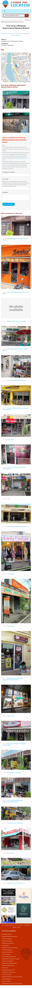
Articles (18, 927)
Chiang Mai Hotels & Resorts (8, 943)
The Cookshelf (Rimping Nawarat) (16, 380)
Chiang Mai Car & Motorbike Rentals (9, 963)
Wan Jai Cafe (10, 716)
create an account (10, 33)
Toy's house (10, 439)
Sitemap (14, 927)
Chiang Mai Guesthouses (7, 940)
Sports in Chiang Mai (6, 954)
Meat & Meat (10, 853)
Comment (5, 192)
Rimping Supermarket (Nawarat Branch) (18, 526)
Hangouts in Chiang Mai (7, 938)
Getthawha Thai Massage (14, 772)
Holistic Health (5, 967)
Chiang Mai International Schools (9, 972)
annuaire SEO (28, 986)
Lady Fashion (11, 574)
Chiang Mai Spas (5, 945)
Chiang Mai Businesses (6, 979)
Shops (8, 20)
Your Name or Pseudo (8, 172)
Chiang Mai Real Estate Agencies (9, 956)
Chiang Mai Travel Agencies (7, 961)
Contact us (21, 925)
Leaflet (16, 81)
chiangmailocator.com (8, 986)
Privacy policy (27, 925)
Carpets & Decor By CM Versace (16, 883)
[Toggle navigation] (4, 11)
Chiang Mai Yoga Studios (7, 949)
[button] (16, 65)
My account (15, 925)
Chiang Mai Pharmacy (17, 20)
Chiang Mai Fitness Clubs (7, 952)
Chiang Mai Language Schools (8, 970)
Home (2, 20)
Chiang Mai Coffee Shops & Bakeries (9, 936)
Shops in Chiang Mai (6, 981)
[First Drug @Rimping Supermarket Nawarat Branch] (16, 99)
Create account (8, 925)
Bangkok (17, 958)
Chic (8, 498)
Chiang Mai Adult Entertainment (8, 958)
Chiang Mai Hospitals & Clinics (8, 965)
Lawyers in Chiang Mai (6, 974)
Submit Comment (8, 204)
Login (3, 33)
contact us (18, 35)
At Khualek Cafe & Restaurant (15, 823)
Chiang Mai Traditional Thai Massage (9, 947)
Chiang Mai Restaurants (7, 934)
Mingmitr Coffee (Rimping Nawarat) (16, 321)
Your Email (5, 179)
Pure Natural (10, 626)
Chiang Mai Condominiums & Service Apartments (12, 976)
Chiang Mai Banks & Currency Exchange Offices (12, 983)
